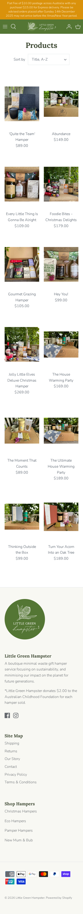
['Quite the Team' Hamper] (22, 104)
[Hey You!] (61, 264)
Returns (11, 751)
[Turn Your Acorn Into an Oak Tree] (61, 517)
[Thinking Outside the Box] (22, 517)
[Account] (68, 27)
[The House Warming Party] (61, 344)
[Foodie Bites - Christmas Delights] (61, 184)
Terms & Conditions (21, 782)
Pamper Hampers (19, 830)
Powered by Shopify (59, 898)
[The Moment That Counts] (22, 431)
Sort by (19, 59)
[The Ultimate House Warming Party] (61, 431)
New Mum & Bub (19, 840)
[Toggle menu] (5, 27)
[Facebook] (7, 715)
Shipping (12, 743)
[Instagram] (15, 715)
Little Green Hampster (30, 898)
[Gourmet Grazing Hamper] (22, 264)
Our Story (12, 758)
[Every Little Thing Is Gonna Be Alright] (22, 184)
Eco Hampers (15, 821)
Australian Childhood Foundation (32, 696)
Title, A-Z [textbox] (39, 59)
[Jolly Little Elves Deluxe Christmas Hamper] (22, 344)
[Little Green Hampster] (41, 26)
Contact (11, 766)
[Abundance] (61, 104)
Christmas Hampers (21, 811)
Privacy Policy (16, 774)
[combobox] (48, 59)
